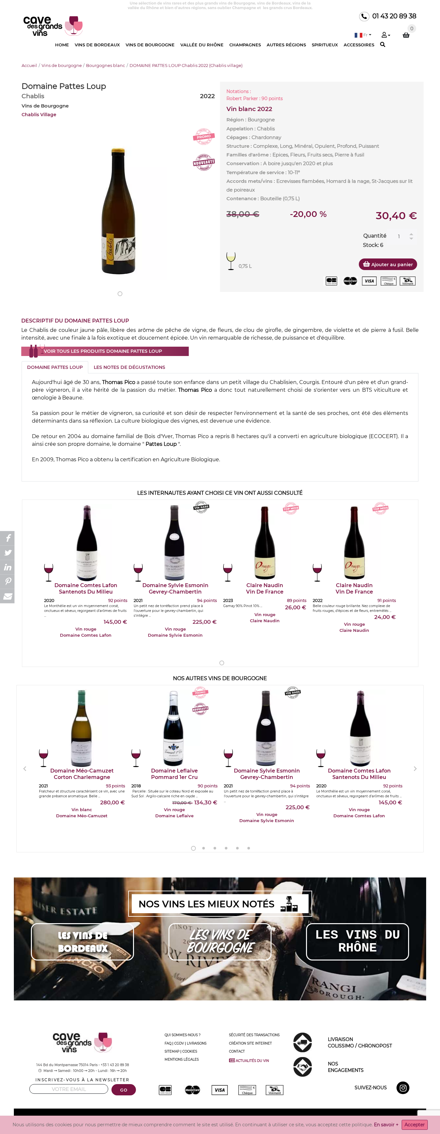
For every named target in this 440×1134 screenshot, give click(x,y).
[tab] (55, 367)
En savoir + (386, 1125)
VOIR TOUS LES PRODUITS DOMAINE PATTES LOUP (103, 351)
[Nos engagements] (302, 1066)
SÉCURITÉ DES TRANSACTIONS (254, 1035)
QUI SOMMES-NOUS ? (183, 1035)
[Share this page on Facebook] (7, 538)
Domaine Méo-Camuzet (82, 774)
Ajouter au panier (391, 264)
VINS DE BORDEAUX (97, 44)
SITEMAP (172, 1051)
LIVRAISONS (196, 1043)
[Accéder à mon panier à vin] (406, 35)
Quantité (375, 236)
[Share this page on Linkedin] (7, 567)
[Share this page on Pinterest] (7, 581)
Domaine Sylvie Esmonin (175, 588)
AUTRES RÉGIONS (286, 44)
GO (123, 1090)
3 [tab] (215, 848)
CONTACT (237, 1051)
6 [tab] (248, 848)
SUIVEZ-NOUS (371, 1087)
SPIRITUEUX (325, 44)
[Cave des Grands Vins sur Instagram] (404, 1089)
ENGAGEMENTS (346, 1067)
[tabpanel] (118, 208)
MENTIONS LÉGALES (182, 1059)
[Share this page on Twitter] (7, 552)
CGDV (179, 1043)
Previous (25, 769)
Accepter (415, 1125)
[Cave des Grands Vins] (53, 26)
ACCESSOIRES (359, 44)
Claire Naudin (264, 588)
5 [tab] (237, 848)
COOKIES (189, 1051)
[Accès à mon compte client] (386, 35)
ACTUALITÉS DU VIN (253, 1060)
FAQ (168, 1043)
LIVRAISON (360, 1042)
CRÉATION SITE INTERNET (250, 1043)
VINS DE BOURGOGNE (150, 44)
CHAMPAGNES (245, 44)
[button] (363, 35)
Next (415, 769)
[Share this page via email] (7, 596)
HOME (62, 44)
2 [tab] (203, 848)
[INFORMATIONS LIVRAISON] (302, 1042)
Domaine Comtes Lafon (85, 588)
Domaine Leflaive (174, 774)
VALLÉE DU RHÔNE (202, 44)
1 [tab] (120, 293)
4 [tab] (226, 848)
